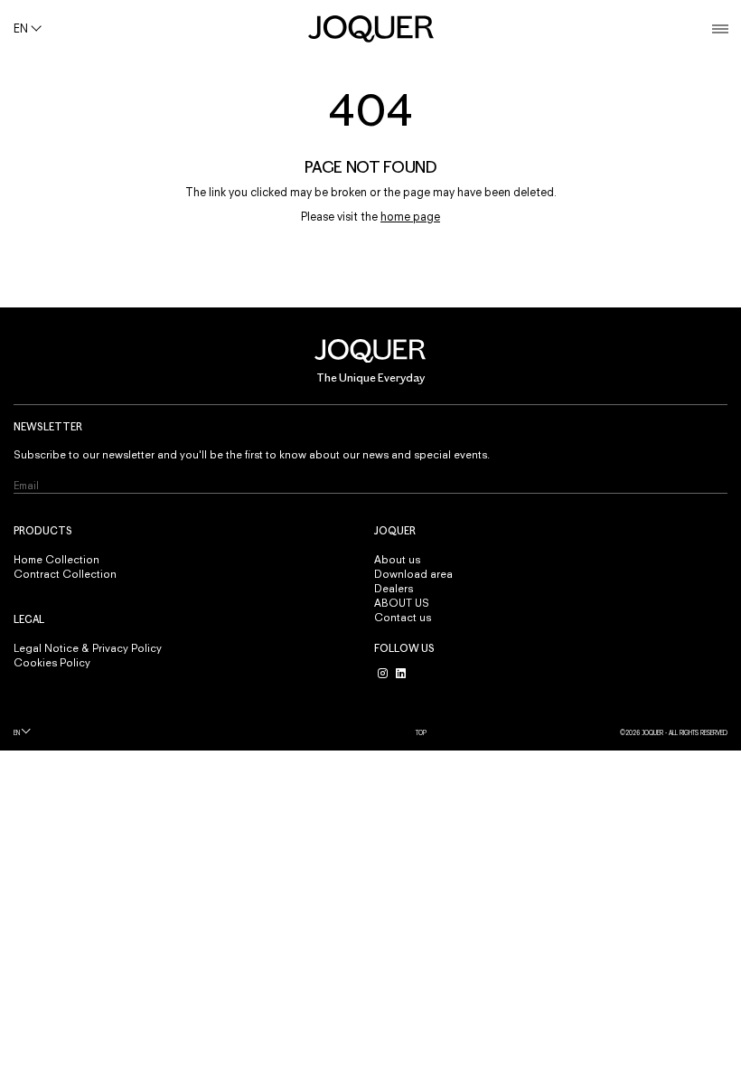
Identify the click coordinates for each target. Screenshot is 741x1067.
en (17, 733)
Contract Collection (65, 574)
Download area (413, 574)
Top (421, 733)
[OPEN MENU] (720, 29)
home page (410, 216)
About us (397, 559)
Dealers (393, 588)
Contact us (402, 617)
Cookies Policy (52, 662)
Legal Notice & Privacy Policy (88, 648)
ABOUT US (401, 603)
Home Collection (56, 559)
